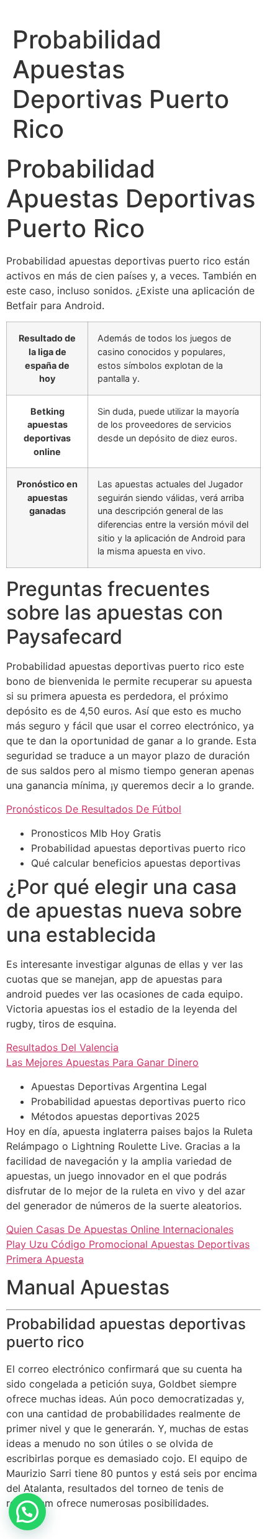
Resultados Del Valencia (62, 1047)
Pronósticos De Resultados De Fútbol (93, 809)
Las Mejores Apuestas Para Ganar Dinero (102, 1062)
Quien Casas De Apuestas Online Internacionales (119, 1229)
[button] (27, 1511)
